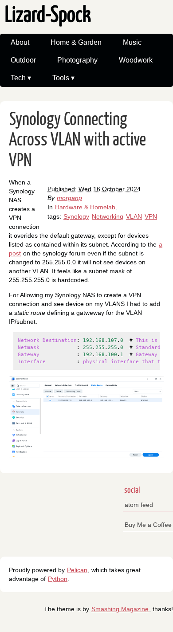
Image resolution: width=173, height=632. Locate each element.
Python (57, 578)
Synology (76, 216)
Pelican (77, 569)
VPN (151, 216)
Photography (77, 60)
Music (132, 42)
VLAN (134, 216)
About (20, 42)
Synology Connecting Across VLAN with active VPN (77, 140)
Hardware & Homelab (85, 207)
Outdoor (23, 60)
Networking (107, 216)
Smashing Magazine (120, 608)
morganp (69, 197)
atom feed (139, 504)
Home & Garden (76, 42)
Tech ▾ (21, 78)
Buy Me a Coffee (148, 524)
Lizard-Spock (48, 15)
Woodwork (136, 60)
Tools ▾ (63, 78)
